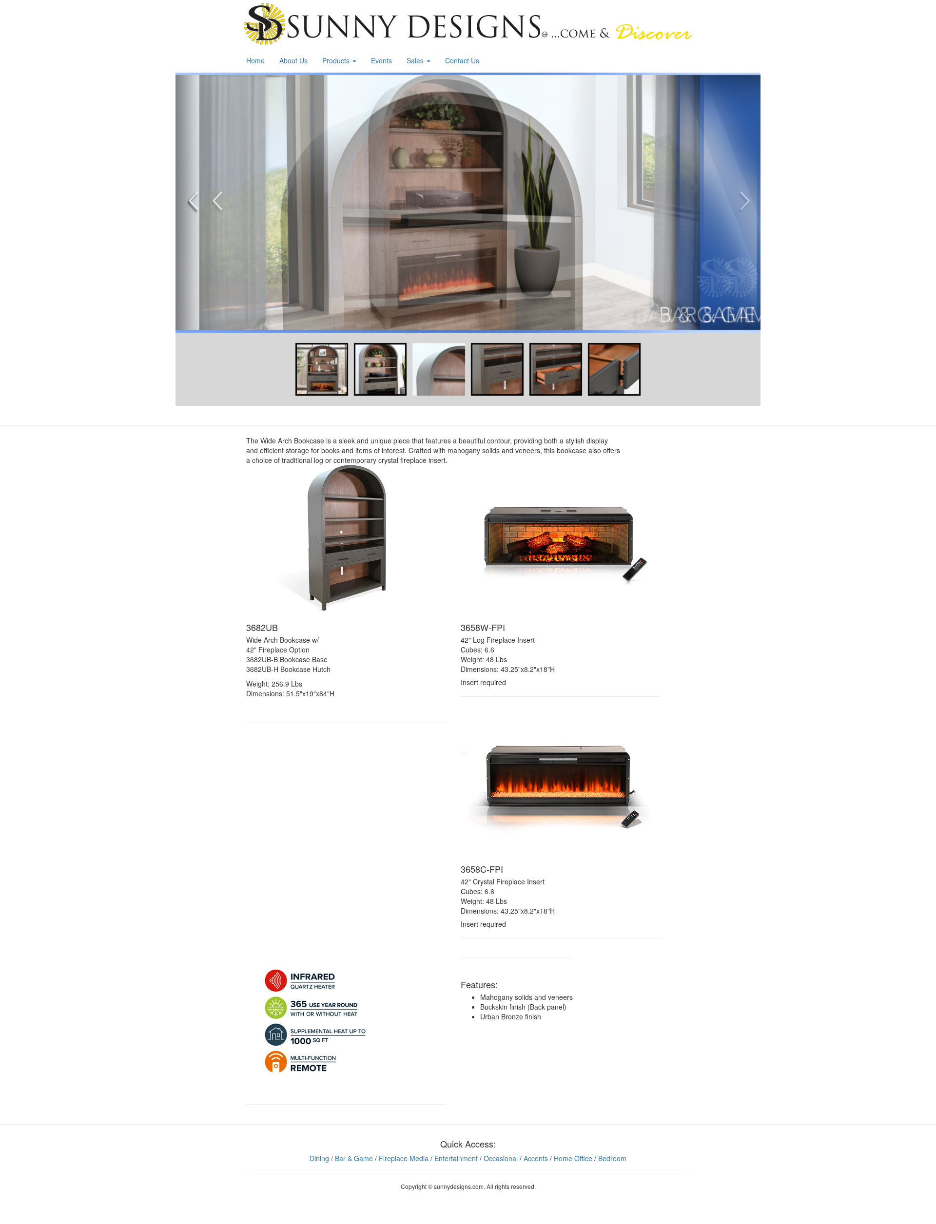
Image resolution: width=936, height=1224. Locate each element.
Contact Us (462, 60)
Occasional (501, 1158)
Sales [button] (416, 60)
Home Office (573, 1158)
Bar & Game (354, 1158)
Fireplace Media (403, 1158)
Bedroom (612, 1158)
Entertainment (456, 1158)
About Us (293, 60)
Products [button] (336, 60)
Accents (536, 1158)
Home (255, 60)
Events (381, 60)
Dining (319, 1158)
